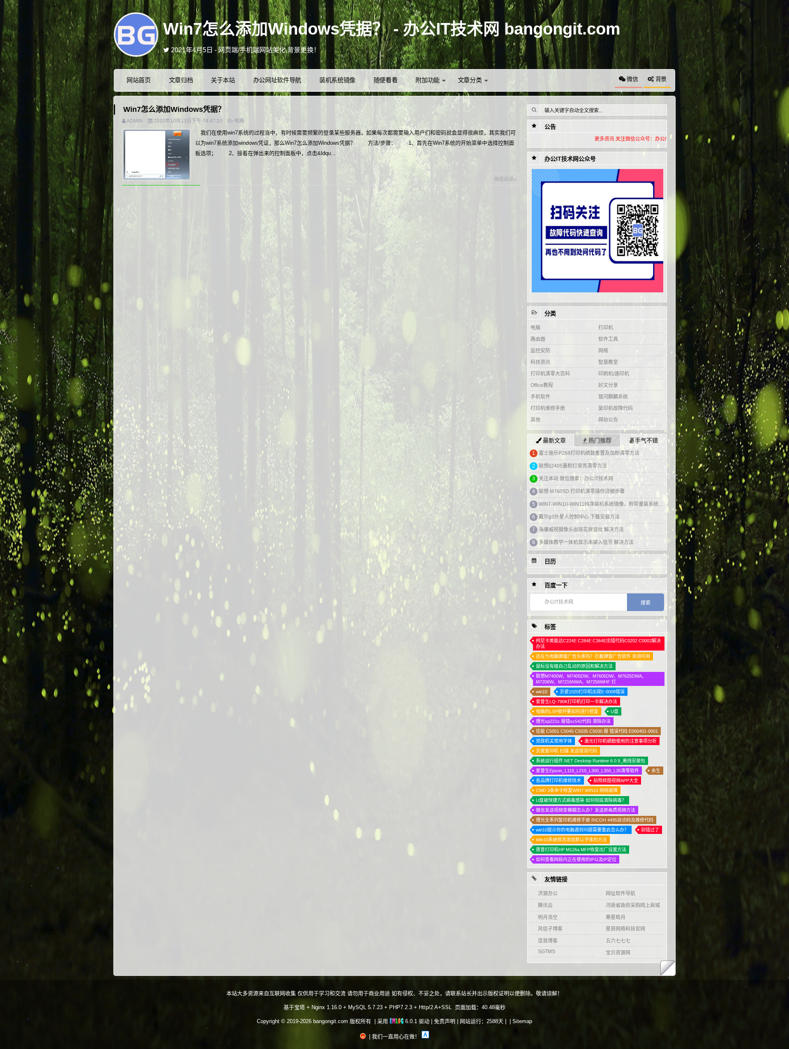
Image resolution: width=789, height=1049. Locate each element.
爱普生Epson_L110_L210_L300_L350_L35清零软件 (587, 770)
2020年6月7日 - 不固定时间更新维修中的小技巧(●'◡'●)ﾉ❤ (254, 49)
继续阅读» (505, 179)
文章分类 (470, 79)
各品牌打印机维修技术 (558, 780)
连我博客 (548, 941)
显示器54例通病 (556, 504)
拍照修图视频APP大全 (615, 780)
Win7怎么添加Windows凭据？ (174, 109)
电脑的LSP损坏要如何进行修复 (567, 711)
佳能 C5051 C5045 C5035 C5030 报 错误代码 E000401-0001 (597, 731)
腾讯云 (545, 905)
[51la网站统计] (425, 1036)
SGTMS (546, 951)
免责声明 (444, 1021)
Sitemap (522, 1021)
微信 (631, 79)
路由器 (538, 339)
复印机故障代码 (615, 408)
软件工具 (608, 339)
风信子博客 (550, 929)
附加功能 (427, 79)
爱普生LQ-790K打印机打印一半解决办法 (576, 701)
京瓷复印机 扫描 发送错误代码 (566, 750)
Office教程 (542, 385)
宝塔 (299, 1007)
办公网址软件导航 (277, 79)
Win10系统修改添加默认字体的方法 (571, 839)
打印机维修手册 (548, 408)
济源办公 (548, 893)
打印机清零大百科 (550, 374)
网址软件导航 (620, 893)
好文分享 (608, 385)
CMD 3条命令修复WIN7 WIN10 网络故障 (577, 790)
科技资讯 (540, 362)
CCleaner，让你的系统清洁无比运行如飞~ (585, 453)
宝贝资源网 (618, 953)
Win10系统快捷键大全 (563, 466)
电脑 (239, 121)
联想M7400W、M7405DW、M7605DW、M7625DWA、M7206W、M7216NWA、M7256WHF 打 (591, 679)
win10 (541, 691)
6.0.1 (410, 1021)
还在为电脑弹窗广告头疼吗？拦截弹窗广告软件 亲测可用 (593, 656)
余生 (655, 770)
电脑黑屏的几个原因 (561, 530)
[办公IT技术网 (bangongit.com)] (136, 34)
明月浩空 (548, 917)
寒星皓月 (615, 917)
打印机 (605, 328)
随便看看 (386, 79)
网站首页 (139, 79)
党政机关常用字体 (554, 741)
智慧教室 (608, 362)
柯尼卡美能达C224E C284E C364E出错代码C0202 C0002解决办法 (598, 643)
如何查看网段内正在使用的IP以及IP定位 (583, 542)
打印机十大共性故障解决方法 (571, 479)
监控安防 (540, 351)
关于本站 (223, 79)
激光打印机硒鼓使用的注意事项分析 (620, 741)
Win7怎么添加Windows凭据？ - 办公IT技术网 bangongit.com (392, 29)
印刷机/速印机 (613, 374)
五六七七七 (618, 941)
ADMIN (135, 121)
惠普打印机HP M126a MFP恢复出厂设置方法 (581, 849)
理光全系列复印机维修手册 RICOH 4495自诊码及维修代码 (594, 819)
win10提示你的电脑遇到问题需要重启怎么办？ (582, 829)
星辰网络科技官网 (625, 929)
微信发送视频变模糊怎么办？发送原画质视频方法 (585, 810)
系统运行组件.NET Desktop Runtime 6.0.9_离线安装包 (590, 760)
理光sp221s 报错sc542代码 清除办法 (573, 721)
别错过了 (650, 829)
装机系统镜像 (337, 79)
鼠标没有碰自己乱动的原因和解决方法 (574, 666)
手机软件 (540, 397)
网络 (603, 351)
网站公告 (608, 420)
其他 (535, 420)
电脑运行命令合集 (558, 517)
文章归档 (181, 79)
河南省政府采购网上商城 (633, 905)
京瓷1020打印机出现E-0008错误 (592, 691)
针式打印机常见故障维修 (566, 491)
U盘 (614, 711)
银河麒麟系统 (613, 397)
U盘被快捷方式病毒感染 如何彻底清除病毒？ (581, 800)
